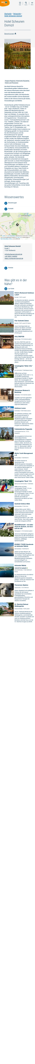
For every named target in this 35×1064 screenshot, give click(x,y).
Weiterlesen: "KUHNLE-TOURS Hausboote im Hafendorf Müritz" (17, 553)
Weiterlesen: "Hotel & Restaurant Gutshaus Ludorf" (17, 305)
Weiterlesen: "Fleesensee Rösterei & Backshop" (17, 397)
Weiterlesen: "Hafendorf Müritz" (17, 573)
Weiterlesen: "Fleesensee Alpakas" (17, 592)
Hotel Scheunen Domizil (13, 16)
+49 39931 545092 (11, 256)
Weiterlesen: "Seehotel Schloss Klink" (17, 512)
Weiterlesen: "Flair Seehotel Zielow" (17, 327)
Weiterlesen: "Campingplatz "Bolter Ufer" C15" (17, 376)
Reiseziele (17, 14)
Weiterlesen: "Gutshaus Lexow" (17, 416)
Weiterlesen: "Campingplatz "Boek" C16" (17, 490)
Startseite (7, 14)
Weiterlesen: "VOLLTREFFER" (17, 349)
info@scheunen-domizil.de (13, 254)
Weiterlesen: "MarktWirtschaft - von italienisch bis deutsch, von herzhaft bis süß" (17, 532)
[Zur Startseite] (5, 3)
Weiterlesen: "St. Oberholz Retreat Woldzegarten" (17, 613)
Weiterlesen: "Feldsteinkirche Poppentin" (17, 439)
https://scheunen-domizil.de (14, 258)
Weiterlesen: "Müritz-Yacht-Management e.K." (17, 465)
